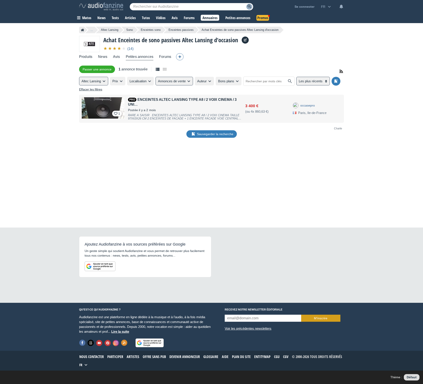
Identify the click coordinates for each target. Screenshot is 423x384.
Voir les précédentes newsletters (248, 328)
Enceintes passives (181, 29)
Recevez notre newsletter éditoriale (253, 309)
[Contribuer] (180, 56)
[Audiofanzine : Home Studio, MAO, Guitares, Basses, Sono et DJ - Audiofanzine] (101, 7)
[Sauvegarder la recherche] (336, 81)
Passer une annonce (97, 69)
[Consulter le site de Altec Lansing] (245, 40)
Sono (129, 29)
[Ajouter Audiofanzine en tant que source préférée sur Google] (100, 266)
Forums (165, 57)
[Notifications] (341, 6)
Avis (116, 57)
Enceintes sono (151, 29)
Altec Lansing (109, 29)
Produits (85, 57)
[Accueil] (82, 30)
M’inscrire (320, 318)
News (102, 57)
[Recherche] (249, 7)
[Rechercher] (290, 81)
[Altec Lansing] (89, 44)
